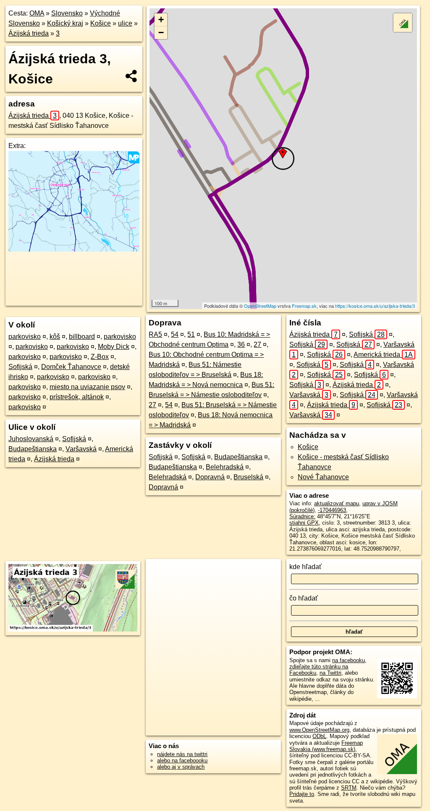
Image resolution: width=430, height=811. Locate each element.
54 (174, 334)
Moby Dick (113, 346)
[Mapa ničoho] (73, 249)
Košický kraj (65, 23)
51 (191, 334)
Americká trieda (383, 354)
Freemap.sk (304, 305)
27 (257, 344)
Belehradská (225, 466)
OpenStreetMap (260, 305)
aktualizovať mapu (336, 503)
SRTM (349, 788)
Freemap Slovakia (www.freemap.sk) (326, 746)
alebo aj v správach (181, 767)
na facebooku (348, 660)
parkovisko (24, 336)
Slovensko (67, 13)
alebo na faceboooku (182, 760)
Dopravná (210, 477)
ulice (125, 23)
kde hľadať (305, 566)
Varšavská (81, 448)
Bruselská (248, 477)
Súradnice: (302, 516)
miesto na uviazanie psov (87, 386)
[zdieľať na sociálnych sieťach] (131, 76)
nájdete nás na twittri (182, 754)
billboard (82, 336)
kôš (55, 336)
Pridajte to (301, 794)
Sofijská (20, 366)
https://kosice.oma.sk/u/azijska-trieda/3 (375, 305)
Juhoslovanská (30, 438)
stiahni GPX (304, 523)
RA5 (155, 334)
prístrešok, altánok (77, 396)
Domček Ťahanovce (71, 366)
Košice (100, 23)
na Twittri (330, 673)
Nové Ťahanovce (323, 477)
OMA (36, 13)
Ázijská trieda (28, 33)
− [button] (161, 32)
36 (241, 344)
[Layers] (402, 22)
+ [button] (161, 19)
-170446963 (332, 510)
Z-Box (100, 356)
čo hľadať (303, 598)
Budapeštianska (32, 448)
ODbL (319, 736)
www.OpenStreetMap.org (319, 730)
